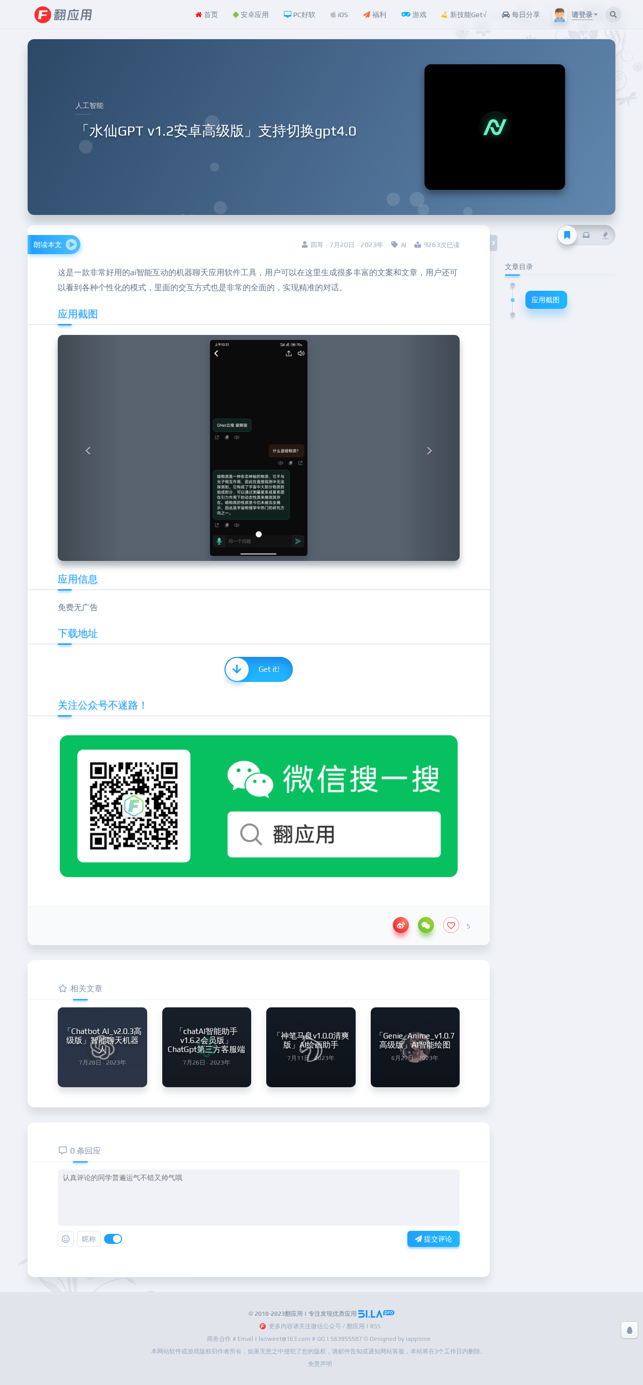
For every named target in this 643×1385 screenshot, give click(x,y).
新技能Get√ (467, 15)
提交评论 (437, 1239)
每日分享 (525, 15)
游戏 (418, 15)
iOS (342, 15)
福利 (378, 15)
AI (403, 245)
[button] (88, 448)
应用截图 (545, 300)
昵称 (89, 1239)
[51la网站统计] (376, 1313)
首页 (210, 15)
